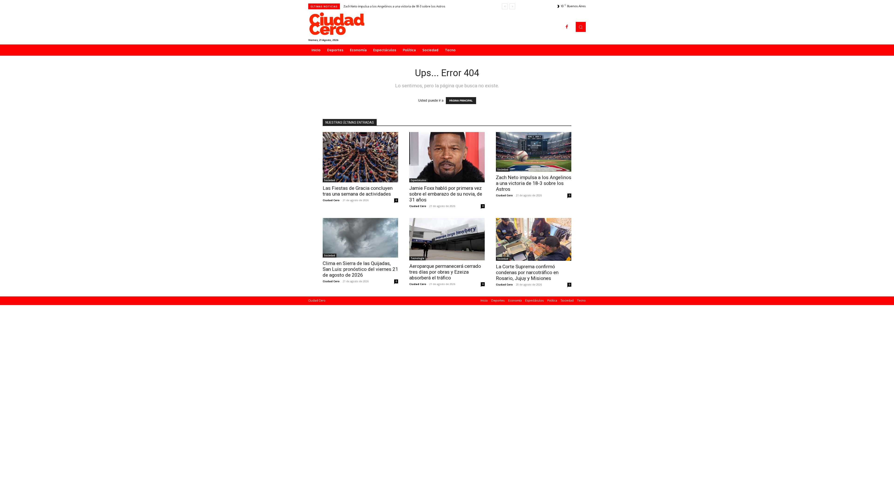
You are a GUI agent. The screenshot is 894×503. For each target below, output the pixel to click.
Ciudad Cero (331, 200)
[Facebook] (567, 27)
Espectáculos (418, 180)
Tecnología (417, 258)
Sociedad (329, 180)
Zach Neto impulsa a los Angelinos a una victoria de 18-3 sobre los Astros (394, 6)
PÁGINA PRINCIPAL (461, 100)
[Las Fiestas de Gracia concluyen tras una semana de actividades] (360, 157)
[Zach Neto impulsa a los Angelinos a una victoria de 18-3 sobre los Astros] (533, 152)
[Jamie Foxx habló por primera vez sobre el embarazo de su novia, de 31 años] (447, 157)
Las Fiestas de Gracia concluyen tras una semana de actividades (358, 191)
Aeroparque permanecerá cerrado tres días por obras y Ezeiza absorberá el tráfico (445, 272)
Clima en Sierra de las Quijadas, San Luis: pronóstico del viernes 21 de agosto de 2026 (360, 269)
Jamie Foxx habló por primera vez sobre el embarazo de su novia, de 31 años (445, 194)
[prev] (505, 6)
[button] (581, 27)
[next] (512, 6)
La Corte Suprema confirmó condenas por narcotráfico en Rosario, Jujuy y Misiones (527, 272)
